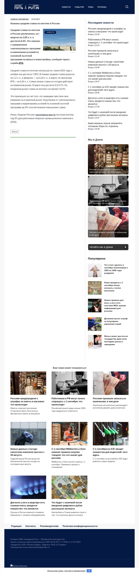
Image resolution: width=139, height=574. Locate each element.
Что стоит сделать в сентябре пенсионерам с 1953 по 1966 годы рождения (116, 269)
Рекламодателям (49, 526)
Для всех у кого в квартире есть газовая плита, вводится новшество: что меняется (108, 101)
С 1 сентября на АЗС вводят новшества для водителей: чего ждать (110, 452)
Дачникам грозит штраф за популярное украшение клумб (115, 321)
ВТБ (21, 63)
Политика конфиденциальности (80, 526)
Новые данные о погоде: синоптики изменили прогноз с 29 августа (27, 452)
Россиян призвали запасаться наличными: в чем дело (109, 400)
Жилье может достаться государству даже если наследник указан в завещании (116, 340)
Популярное (96, 258)
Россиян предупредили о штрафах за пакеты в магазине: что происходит (27, 401)
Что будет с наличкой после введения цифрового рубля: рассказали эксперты (67, 505)
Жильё (15, 132)
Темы (90, 7)
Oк (89, 571)
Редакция (16, 526)
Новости (66, 7)
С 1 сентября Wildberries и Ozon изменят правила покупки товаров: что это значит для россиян (107, 76)
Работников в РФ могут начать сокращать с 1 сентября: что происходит (68, 401)
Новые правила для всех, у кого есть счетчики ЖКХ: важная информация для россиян (115, 305)
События (79, 7)
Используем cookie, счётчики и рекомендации (66, 571)
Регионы (101, 7)
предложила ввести (46, 115)
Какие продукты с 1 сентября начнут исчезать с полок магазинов (113, 286)
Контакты (31, 526)
